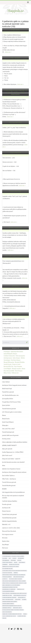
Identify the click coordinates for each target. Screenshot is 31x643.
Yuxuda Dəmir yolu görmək (9, 514)
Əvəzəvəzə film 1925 (7, 572)
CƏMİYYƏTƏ (5, 578)
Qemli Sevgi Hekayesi (8, 422)
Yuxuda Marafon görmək (8, 591)
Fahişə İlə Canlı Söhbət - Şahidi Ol (11, 459)
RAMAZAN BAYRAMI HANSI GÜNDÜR (10, 601)
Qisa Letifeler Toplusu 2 (8, 475)
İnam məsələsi (20, 589)
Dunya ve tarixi (16, 364)
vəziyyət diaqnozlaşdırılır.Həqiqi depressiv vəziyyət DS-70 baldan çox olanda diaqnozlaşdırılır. (15, 92)
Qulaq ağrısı (5, 425)
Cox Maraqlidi (6, 560)
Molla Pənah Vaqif (7, 388)
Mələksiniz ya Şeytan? (15, 314)
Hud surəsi (5, 548)
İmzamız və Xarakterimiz (15, 227)
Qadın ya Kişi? (15, 286)
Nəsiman (24, 599)
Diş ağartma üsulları (7, 568)
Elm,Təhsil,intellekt (9, 370)
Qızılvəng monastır (7, 611)
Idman (23, 368)
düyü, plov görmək (7, 449)
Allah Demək (22, 562)
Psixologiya (7, 351)
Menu (28, 2)
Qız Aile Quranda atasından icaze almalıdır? (13, 462)
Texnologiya (7, 360)
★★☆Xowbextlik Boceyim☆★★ (10, 395)
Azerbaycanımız (8, 358)
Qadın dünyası (16, 358)
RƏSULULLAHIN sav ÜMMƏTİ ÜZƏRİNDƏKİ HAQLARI (13, 609)
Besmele (16, 572)
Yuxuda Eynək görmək (8, 432)
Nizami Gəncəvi (6, 511)
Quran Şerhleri (6, 405)
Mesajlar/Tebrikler (20, 362)
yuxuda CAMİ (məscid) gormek (10, 435)
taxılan (4, 618)
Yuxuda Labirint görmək (8, 603)
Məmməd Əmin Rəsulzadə (9, 531)
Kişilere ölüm (5, 541)
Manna (4, 415)
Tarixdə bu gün (8, 364)
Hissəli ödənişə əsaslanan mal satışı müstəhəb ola (14, 593)
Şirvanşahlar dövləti (7, 398)
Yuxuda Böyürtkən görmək (9, 518)
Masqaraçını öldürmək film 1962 (10, 587)
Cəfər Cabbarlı (6, 382)
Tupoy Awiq (17, 599)
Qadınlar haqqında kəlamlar (9, 521)
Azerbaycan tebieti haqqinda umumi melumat (14, 472)
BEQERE (4, 489)
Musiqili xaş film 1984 (14, 564)
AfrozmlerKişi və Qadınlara (9, 589)
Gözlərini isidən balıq (19, 576)
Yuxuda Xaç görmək (7, 576)
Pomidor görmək (6, 504)
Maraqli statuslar (16, 368)
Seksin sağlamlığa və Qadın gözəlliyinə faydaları (14, 442)
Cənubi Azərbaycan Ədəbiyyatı (9, 597)
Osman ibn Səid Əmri (7, 595)
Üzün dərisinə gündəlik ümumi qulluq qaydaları (14, 574)
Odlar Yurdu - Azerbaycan (9, 479)
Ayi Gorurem (21, 558)
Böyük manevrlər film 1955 (20, 595)
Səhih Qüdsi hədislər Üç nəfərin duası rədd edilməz (14, 570)
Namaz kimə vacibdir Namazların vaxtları (12, 613)
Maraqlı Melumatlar (9, 362)
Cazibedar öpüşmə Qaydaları (9, 501)
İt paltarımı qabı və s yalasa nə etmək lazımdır (13, 556)
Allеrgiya (5, 558)
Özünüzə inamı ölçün (15, 191)
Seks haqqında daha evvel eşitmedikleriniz (13, 492)
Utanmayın (5, 564)
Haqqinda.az (15, 10)
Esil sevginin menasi (7, 534)
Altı (10, 558)
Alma (3, 465)
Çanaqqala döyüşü (7, 607)
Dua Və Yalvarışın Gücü (8, 599)
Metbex (23, 358)
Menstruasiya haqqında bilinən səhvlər (12, 605)
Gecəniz (19, 560)
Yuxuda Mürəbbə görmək (8, 485)
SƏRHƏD (14, 558)
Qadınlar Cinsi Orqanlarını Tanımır (11, 469)
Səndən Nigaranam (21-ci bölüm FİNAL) (12, 452)
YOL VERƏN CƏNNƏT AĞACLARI (15, 578)
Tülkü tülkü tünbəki (7, 562)
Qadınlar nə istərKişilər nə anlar (10, 566)
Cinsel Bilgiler (7, 368)
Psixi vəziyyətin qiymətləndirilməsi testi (15, 256)
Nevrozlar (4, 538)
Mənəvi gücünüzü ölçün (15, 122)
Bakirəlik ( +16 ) (6, 524)
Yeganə (25, 613)
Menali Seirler (6, 418)
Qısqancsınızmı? (15, 29)
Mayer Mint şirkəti (17, 607)
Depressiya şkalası (15, 57)
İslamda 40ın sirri (22, 616)
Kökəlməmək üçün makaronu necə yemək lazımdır (14, 580)
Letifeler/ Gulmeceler (9, 356)
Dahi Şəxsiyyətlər (20, 356)
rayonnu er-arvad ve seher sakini (11, 528)
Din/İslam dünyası (15, 360)
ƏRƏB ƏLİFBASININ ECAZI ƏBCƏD (9, 616)
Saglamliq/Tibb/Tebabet (17, 351)
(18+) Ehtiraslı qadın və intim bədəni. (12, 412)
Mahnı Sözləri (7, 373)
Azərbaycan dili (6, 507)
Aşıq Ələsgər (5, 544)
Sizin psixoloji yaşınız (15, 152)
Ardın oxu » (8, 52)
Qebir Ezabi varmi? (7, 455)
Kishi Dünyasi (18, 370)
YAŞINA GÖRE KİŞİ (21, 597)
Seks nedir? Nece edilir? (8, 428)
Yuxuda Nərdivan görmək (9, 408)
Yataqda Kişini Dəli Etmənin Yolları (11, 402)
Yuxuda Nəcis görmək (8, 392)
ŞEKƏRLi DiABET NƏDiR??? (9, 445)
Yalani (15, 562)
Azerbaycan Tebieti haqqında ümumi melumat (14, 385)
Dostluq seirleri (6, 438)
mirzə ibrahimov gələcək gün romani (11, 585)
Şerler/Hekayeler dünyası (10, 353)
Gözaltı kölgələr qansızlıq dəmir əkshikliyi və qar (14, 583)
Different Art (15, 373)
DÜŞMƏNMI (13, 560)
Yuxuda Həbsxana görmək (9, 482)
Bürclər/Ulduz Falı (8, 366)
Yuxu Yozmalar (18, 366)
